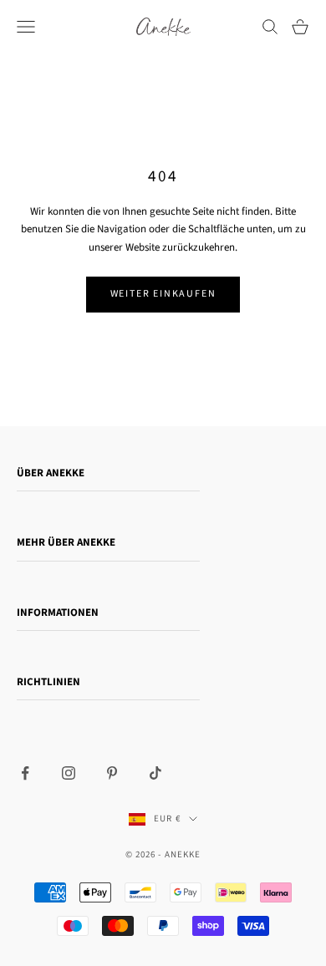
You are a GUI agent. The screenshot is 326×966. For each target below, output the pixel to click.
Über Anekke (50, 472)
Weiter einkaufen (163, 294)
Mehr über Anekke (66, 542)
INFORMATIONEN (58, 612)
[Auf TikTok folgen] (155, 773)
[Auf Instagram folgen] (68, 773)
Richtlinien (48, 681)
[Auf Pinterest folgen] (112, 773)
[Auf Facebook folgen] (25, 773)
